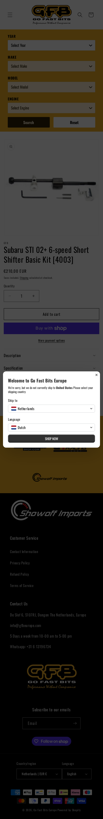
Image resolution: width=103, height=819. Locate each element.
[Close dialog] (96, 374)
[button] (51, 409)
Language (14, 419)
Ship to (13, 400)
